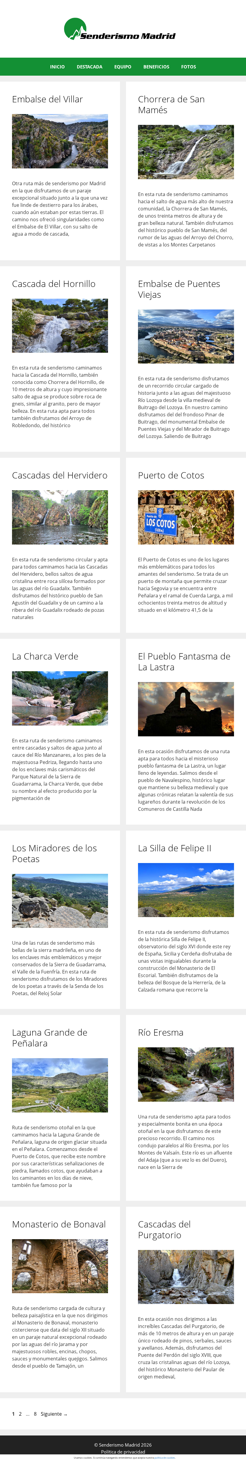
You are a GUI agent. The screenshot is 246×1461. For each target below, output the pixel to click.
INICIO (57, 67)
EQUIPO (122, 67)
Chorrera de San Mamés (171, 104)
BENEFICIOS (156, 67)
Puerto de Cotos (171, 475)
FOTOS (188, 67)
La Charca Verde (45, 656)
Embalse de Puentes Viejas (179, 288)
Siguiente (54, 1414)
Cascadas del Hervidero (60, 475)
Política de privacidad (123, 1452)
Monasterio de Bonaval (59, 1224)
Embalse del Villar (47, 99)
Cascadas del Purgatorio (164, 1229)
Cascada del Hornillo (54, 283)
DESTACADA (89, 67)
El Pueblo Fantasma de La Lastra (184, 661)
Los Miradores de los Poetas (54, 853)
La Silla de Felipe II (175, 848)
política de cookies (164, 1457)
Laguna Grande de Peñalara (49, 1037)
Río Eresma (161, 1032)
